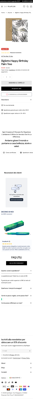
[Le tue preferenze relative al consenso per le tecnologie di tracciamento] (1, 299)
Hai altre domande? (16, 263)
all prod (10, 12)
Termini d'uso (16, 358)
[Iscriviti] (30, 351)
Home (3, 12)
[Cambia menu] (2, 6)
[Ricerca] (27, 6)
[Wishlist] (24, 6)
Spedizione (12, 70)
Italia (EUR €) (16, 378)
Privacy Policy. (26, 358)
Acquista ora (16, 88)
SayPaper (9, 393)
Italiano (3, 378)
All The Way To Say (7, 56)
